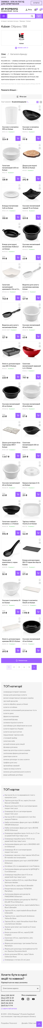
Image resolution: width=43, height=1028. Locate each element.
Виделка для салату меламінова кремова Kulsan (30, 287)
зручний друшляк (10, 701)
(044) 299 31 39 (7, 998)
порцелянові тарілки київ (13, 735)
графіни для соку (10, 763)
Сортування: (13, 102)
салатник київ (9, 741)
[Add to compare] (19, 110)
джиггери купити (10, 756)
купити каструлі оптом (12, 732)
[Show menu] (3, 16)
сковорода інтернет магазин (14, 692)
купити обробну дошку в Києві (15, 704)
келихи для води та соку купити (16, 759)
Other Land (32, 1023)
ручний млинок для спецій (14, 744)
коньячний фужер (10, 719)
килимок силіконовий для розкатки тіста (20, 710)
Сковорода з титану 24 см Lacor (17, 960)
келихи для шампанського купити (17, 772)
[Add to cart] (18, 138)
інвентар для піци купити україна (16, 750)
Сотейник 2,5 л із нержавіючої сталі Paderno (22, 866)
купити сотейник (10, 707)
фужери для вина (10, 747)
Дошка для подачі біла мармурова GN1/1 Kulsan (11, 445)
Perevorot (13, 1023)
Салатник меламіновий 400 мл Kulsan (10, 168)
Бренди (22, 21)
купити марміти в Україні (13, 729)
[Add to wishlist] (19, 107)
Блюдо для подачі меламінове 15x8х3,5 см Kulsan (10, 247)
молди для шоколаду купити (15, 695)
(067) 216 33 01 (7, 1003)
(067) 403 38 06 (7, 1000)
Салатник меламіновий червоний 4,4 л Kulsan (31, 366)
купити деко (8, 713)
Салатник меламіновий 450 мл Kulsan (30, 445)
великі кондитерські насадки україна (18, 698)
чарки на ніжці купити (12, 769)
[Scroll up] (39, 1024)
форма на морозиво (11, 716)
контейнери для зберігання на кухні (17, 726)
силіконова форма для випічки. (15, 753)
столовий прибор (10, 738)
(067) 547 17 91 (7, 1006)
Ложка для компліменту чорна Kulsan (9, 563)
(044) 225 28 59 (7, 995)
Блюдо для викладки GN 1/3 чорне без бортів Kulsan (31, 563)
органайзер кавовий (11, 766)
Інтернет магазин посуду (9, 21)
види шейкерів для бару (13, 775)
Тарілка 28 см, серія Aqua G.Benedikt (19, 886)
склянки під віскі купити (13, 723)
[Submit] (37, 989)
